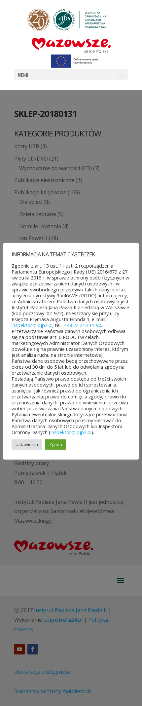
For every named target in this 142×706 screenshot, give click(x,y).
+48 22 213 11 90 (82, 325)
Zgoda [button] (55, 444)
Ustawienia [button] (27, 444)
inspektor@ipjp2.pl (32, 325)
